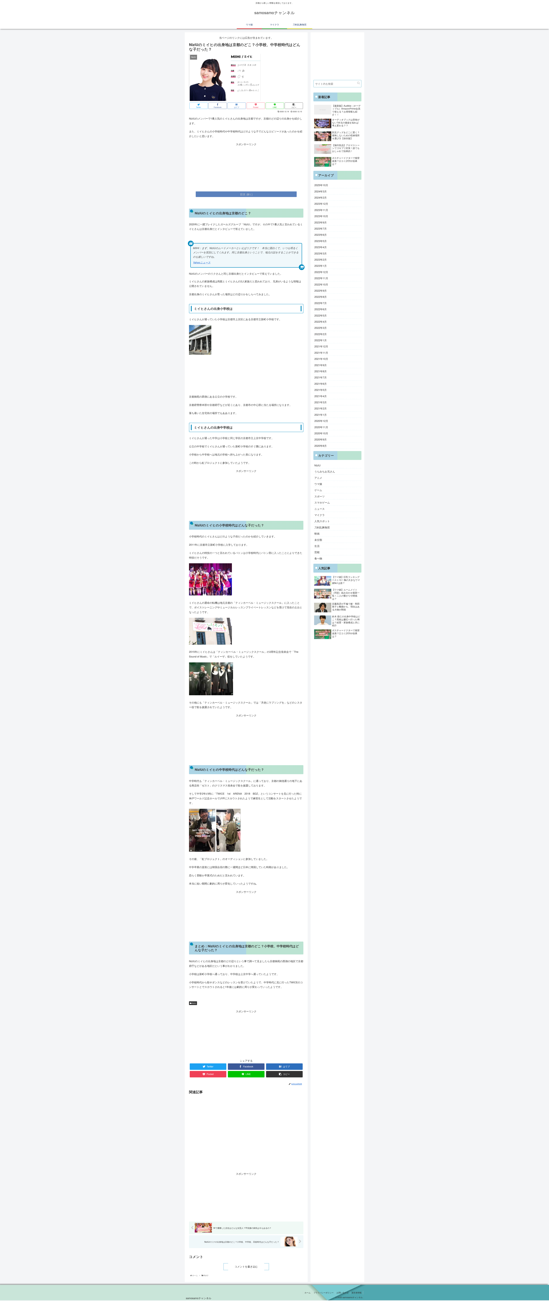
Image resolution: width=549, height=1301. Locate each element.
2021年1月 (320, 414)
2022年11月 (321, 278)
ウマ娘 (318, 484)
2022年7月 (320, 303)
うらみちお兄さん (324, 471)
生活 (317, 546)
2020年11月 (321, 427)
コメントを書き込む (246, 1266)
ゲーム (318, 490)
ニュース (319, 509)
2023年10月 (321, 216)
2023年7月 (320, 228)
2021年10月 (321, 359)
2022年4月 (320, 321)
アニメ (318, 478)
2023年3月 (320, 253)
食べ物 (318, 558)
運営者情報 (357, 1292)
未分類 (318, 540)
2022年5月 (320, 315)
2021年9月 (320, 365)
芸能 (317, 552)
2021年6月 (320, 383)
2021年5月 (320, 390)
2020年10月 (321, 433)
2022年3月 (320, 328)
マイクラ (319, 515)
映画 (317, 533)
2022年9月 (320, 290)
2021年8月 (320, 371)
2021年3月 (320, 402)
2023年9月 (320, 222)
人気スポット (322, 521)
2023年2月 (320, 259)
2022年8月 (320, 297)
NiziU (193, 1003)
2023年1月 (320, 265)
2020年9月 (320, 439)
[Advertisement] (246, 167)
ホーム (308, 1292)
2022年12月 (321, 272)
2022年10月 (321, 284)
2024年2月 (320, 197)
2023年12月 (321, 203)
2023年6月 (320, 234)
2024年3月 (320, 191)
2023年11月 (321, 210)
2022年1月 (320, 340)
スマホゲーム (322, 502)
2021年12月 (321, 346)
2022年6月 (320, 309)
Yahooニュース (201, 262)
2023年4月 (320, 247)
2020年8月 (320, 445)
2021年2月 (320, 408)
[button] (358, 83)
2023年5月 (320, 241)
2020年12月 (321, 421)
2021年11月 (321, 352)
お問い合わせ (343, 1292)
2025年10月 (321, 185)
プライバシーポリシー (324, 1292)
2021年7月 (320, 377)
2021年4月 (320, 396)
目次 (242, 194)
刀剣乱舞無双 (322, 527)
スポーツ (319, 496)
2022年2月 (320, 334)
